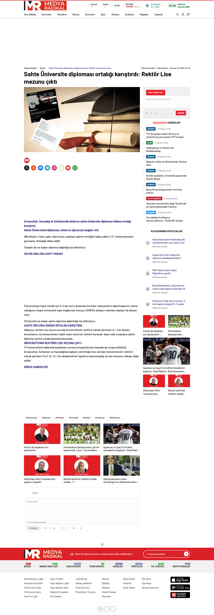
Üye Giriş (146, 578)
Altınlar (105, 578)
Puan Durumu (97, 565)
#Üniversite (115, 417)
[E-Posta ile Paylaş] (68, 168)
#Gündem (59, 417)
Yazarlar (158, 14)
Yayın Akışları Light (59, 583)
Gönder (33, 528)
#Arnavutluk (31, 417)
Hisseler (118, 565)
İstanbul (129, 14)
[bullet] (66, 528)
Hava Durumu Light (33, 578)
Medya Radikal (30, 68)
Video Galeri (129, 578)
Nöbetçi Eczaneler (59, 592)
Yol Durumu (157, 565)
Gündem (62, 14)
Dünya (75, 14)
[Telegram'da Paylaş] (47, 168)
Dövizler (106, 583)
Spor (103, 14)
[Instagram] (54, 168)
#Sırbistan (100, 417)
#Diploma (46, 417)
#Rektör (86, 417)
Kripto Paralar (181, 565)
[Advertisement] (107, 42)
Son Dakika (30, 14)
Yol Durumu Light (32, 587)
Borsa (27, 565)
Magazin (144, 14)
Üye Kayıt (146, 583)
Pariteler (136, 565)
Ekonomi (90, 14)
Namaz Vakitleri (49, 565)
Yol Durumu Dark (32, 592)
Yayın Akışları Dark (59, 587)
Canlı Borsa (81, 578)
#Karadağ (73, 417)
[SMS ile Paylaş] (75, 168)
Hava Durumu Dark (33, 583)
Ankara (115, 14)
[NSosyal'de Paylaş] (33, 168)
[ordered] (62, 528)
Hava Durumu (73, 565)
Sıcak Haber (129, 587)
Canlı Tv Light (31, 596)
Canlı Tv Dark (56, 578)
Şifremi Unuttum (150, 587)
